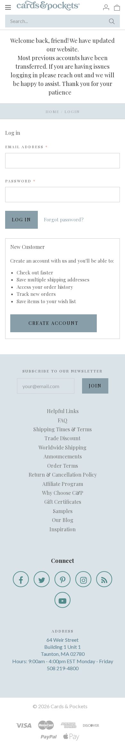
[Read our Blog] (104, 579)
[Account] (106, 7)
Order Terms (62, 465)
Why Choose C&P (62, 492)
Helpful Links (63, 411)
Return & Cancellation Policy (63, 474)
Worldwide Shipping (62, 447)
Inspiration (62, 529)
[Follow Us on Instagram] (83, 579)
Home (52, 111)
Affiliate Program (62, 483)
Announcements (63, 456)
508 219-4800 (63, 668)
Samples (62, 511)
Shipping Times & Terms (62, 429)
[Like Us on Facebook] (21, 579)
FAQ (62, 420)
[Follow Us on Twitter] (42, 579)
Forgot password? (64, 219)
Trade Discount (62, 438)
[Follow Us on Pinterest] (62, 579)
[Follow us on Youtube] (62, 600)
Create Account (54, 323)
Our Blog (62, 520)
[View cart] (117, 7)
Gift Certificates (62, 501)
